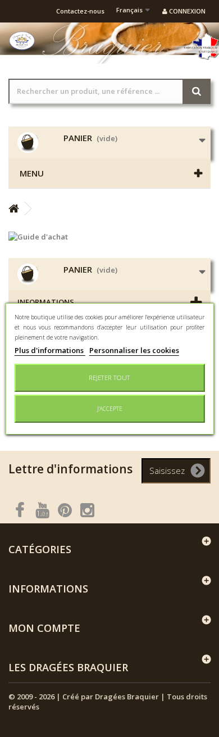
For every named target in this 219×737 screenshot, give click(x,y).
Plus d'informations (50, 350)
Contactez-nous (80, 11)
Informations (45, 302)
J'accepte (109, 409)
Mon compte (44, 628)
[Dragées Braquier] (21, 41)
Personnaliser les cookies (134, 350)
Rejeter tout (109, 377)
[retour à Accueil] (13, 209)
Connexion (186, 11)
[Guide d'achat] (109, 237)
